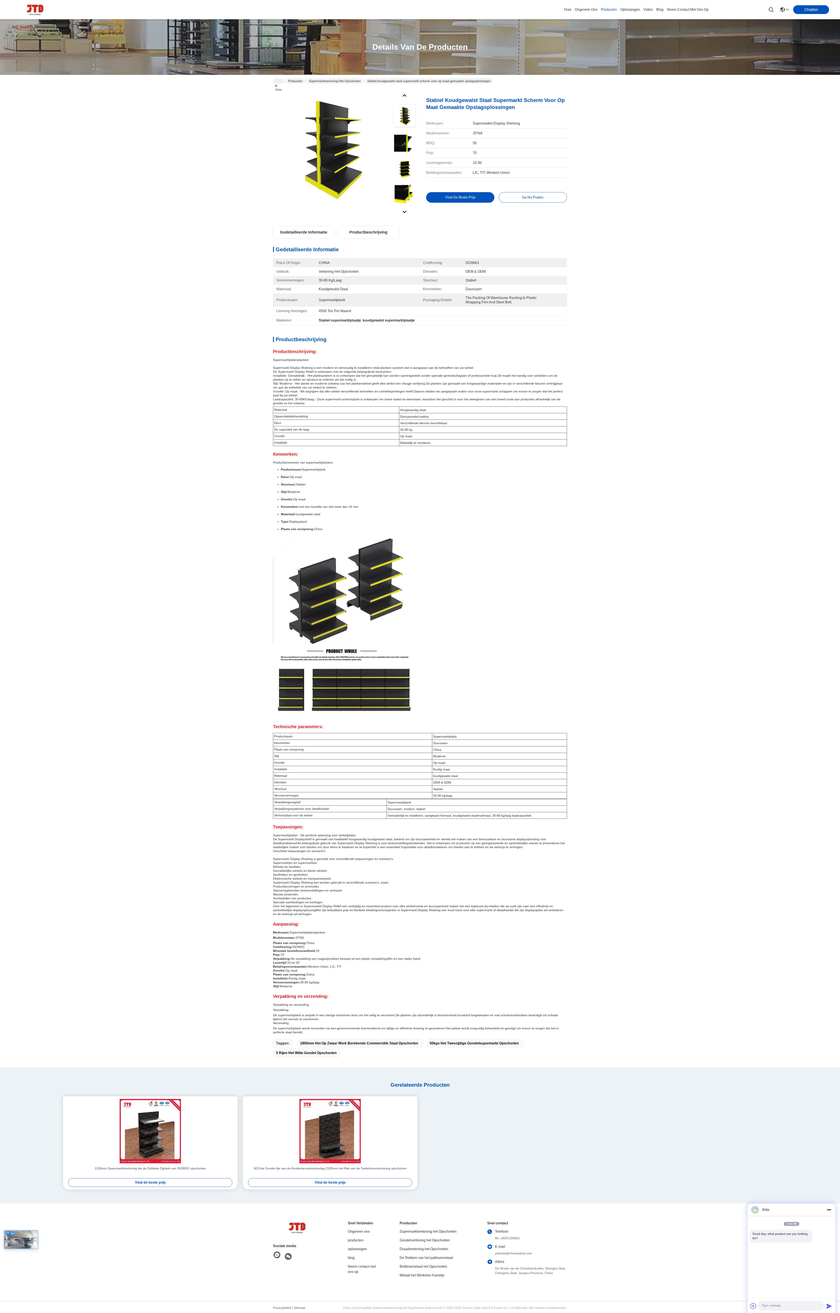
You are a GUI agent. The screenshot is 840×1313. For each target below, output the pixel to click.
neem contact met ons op (688, 9)
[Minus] (829, 1209)
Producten (295, 81)
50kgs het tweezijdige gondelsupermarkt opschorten (474, 1043)
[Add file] (753, 1306)
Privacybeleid (282, 1307)
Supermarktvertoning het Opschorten (335, 81)
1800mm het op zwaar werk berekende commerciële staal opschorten (359, 1043)
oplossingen (630, 9)
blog (659, 9)
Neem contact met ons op (362, 1269)
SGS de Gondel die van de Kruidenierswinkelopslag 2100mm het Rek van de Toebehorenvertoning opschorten (330, 1168)
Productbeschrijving (368, 232)
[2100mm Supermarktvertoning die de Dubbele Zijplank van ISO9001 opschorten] (150, 1131)
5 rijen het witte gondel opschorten (306, 1053)
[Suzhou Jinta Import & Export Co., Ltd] (35, 9)
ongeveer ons (586, 9)
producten (609, 9)
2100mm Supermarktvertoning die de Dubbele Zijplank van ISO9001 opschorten (150, 1168)
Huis (567, 9)
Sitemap (299, 1307)
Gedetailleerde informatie (303, 232)
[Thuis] (297, 1227)
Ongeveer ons (359, 1231)
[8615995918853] (277, 1255)
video (648, 9)
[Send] (829, 1306)
